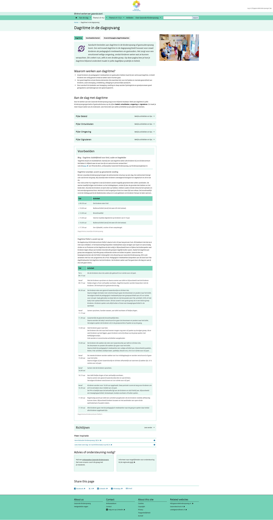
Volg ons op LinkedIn (121, 509)
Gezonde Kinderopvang (82, 503)
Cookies (141, 503)
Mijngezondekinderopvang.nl (184, 503)
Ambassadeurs (111, 503)
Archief (140, 516)
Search (195, 18)
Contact (109, 506)
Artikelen (129, 18)
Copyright (141, 506)
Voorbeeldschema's (93, 38)
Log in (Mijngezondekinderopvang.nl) (260, 8)
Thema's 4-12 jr (115, 18)
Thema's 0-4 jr (98, 18)
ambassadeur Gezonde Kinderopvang (95, 460)
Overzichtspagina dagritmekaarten (116, 38)
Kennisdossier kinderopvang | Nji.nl (94, 440)
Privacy (140, 510)
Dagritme (79, 38)
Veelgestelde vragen (81, 506)
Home (76, 17)
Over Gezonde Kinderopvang (147, 18)
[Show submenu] (90, 17)
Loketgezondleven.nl (184, 509)
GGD (132, 462)
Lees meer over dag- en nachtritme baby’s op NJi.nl (99, 445)
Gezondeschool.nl (183, 506)
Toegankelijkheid (144, 513)
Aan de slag (83, 18)
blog (85, 166)
